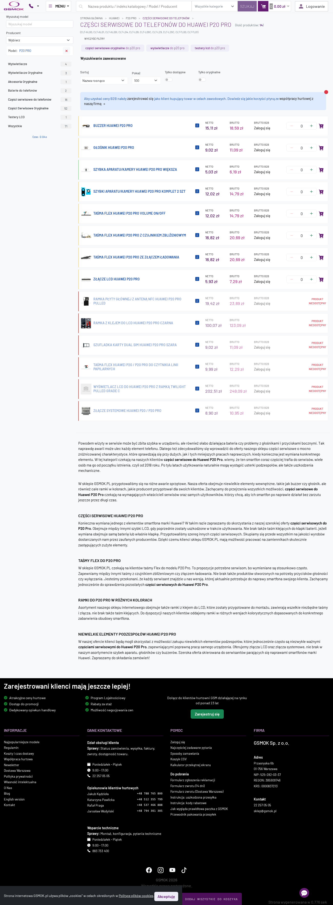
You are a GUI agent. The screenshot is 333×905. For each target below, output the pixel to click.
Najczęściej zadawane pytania (191, 748)
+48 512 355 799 (150, 799)
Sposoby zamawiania (184, 753)
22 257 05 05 (101, 776)
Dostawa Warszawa (17, 770)
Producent (13, 33)
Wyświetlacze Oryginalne (37, 73)
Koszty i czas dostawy (19, 753)
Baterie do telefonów (37, 90)
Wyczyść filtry (94, 38)
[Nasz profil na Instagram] (160, 870)
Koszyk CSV (178, 759)
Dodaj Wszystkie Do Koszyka (211, 899)
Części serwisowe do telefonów (166, 18)
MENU (60, 6)
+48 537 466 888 (150, 805)
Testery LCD (37, 117)
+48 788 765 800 (150, 793)
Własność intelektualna (20, 782)
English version (14, 799)
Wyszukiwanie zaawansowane (103, 58)
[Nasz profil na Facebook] (149, 870)
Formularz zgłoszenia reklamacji (192, 780)
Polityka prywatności (18, 776)
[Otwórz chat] (304, 893)
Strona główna (91, 18)
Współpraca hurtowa (18, 759)
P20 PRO (131, 18)
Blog (7, 793)
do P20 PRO (112, 48)
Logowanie (315, 6)
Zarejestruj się (207, 713)
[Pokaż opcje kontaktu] (34, 6)
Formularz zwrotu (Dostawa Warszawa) (196, 791)
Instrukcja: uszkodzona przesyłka (193, 797)
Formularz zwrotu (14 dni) (187, 786)
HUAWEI (114, 18)
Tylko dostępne (175, 72)
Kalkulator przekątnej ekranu (190, 765)
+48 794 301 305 (150, 810)
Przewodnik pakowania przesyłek (193, 814)
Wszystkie (37, 126)
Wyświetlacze (37, 64)
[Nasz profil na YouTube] (172, 870)
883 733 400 (100, 851)
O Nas (8, 788)
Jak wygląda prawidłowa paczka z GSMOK (199, 808)
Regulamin (11, 748)
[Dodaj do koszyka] (321, 126)
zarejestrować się (140, 98)
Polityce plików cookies (136, 896)
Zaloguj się (262, 128)
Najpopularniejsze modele (21, 742)
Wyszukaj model (17, 17)
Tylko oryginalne (209, 72)
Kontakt (9, 805)
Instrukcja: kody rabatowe (188, 803)
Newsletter (11, 765)
